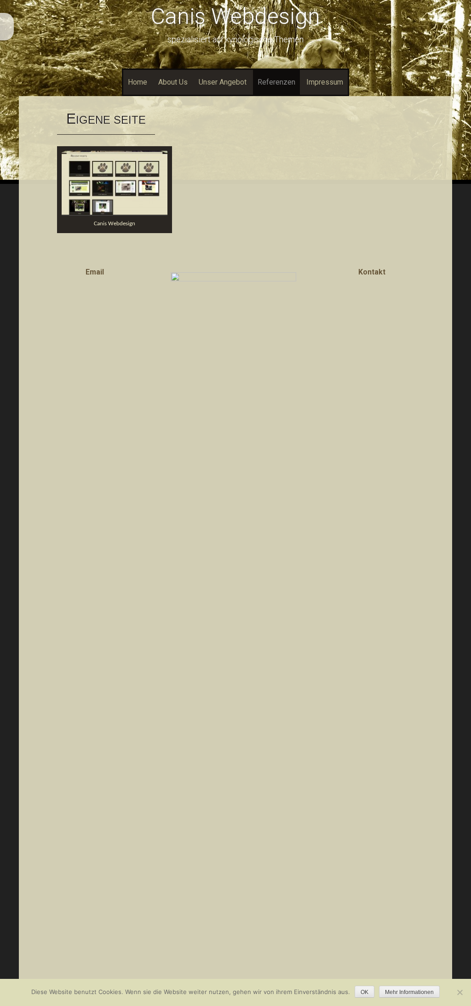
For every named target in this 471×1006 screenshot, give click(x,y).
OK (364, 992)
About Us (173, 82)
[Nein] (459, 992)
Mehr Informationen (409, 992)
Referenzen (276, 82)
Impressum (324, 82)
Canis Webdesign (235, 16)
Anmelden (7, 26)
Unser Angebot (223, 82)
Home (137, 82)
